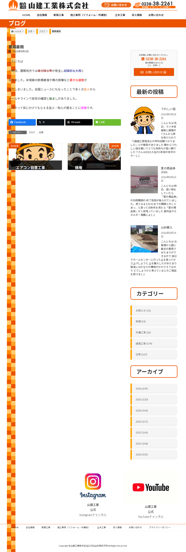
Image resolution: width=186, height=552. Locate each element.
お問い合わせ (135, 527)
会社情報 (30, 527)
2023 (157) (142, 421)
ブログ (32, 132)
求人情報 (117, 527)
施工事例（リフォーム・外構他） (73, 527)
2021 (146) (142, 443)
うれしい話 (168, 109)
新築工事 (46, 527)
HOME (15, 527)
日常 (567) (141, 354)
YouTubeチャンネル (151, 511)
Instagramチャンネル (93, 509)
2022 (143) (142, 432)
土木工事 (101, 527)
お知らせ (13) (143, 310)
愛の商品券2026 (168, 170)
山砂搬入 (167, 227)
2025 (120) (142, 399)
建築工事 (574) (144, 343)
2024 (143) (142, 410)
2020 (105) (142, 454)
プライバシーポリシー (160, 527)
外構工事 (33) (143, 332)
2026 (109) (142, 388)
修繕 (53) (141, 321)
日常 (41, 132)
